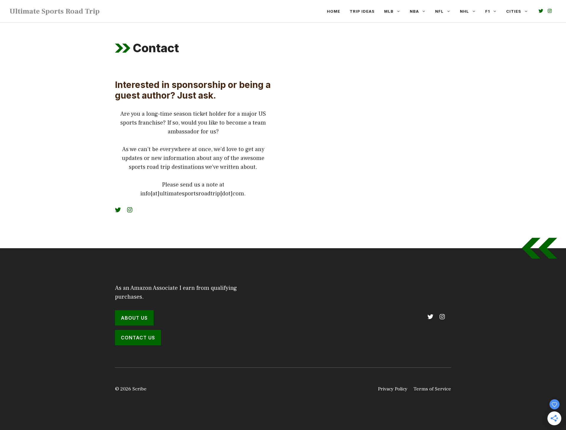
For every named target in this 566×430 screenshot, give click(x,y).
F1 (487, 11)
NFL (439, 11)
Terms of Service (432, 389)
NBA (414, 11)
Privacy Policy (392, 389)
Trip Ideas (362, 11)
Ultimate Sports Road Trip (54, 11)
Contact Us (138, 338)
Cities (513, 11)
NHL (464, 11)
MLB (389, 11)
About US (134, 318)
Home (333, 11)
